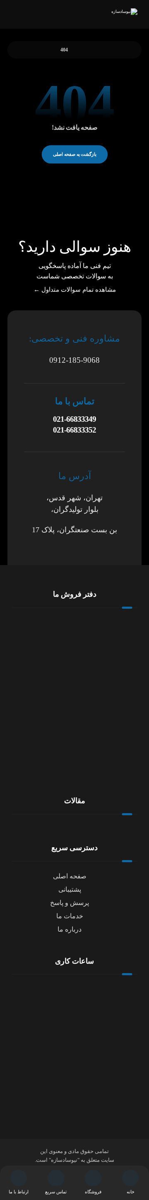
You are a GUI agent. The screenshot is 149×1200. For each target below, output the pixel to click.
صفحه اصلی (70, 876)
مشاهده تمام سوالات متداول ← (75, 289)
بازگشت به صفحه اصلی (74, 154)
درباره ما (70, 929)
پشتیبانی (69, 889)
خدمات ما (69, 916)
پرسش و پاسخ (69, 902)
